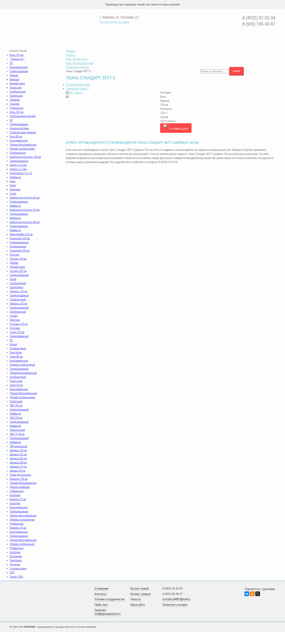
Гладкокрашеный (19, 242)
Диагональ (16, 560)
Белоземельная (19, 67)
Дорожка (15, 328)
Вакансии (263, 35)
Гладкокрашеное (19, 160)
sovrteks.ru (37, 18)
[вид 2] (67, 96)
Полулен (14, 254)
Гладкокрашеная (19, 71)
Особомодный (18, 246)
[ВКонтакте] (246, 593)
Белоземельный (19, 360)
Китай (13, 279)
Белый (13, 344)
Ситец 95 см (16, 385)
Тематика (15, 319)
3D (11, 63)
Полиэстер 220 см (19, 250)
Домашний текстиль (90, 35)
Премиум (15, 99)
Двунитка (15, 564)
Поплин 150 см (18, 258)
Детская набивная (20, 487)
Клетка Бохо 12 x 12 (21, 173)
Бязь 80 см (16, 136)
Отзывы (198, 35)
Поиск (236, 71)
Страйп (14, 315)
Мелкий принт (17, 83)
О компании (23, 35)
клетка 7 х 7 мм (18, 169)
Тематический (17, 429)
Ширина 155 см (18, 450)
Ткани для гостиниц (20, 474)
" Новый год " (17, 59)
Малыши (14, 79)
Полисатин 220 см (20, 238)
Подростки (16, 87)
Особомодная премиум (23, 132)
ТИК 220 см (16, 417)
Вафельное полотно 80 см (25, 222)
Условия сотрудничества (136, 35)
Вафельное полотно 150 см (25, 156)
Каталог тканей (53, 35)
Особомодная (18, 91)
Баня (12, 181)
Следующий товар (76, 88)
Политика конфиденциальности (108, 612)
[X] (257, 593)
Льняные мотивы (19, 128)
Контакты (240, 35)
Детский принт (17, 266)
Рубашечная (16, 107)
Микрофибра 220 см (21, 234)
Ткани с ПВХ (16, 576)
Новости (218, 35)
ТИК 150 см (16, 405)
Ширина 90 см (17, 470)
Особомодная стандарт (23, 116)
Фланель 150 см (19, 478)
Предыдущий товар (79, 84)
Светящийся (16, 287)
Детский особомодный (22, 364)
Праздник (15, 189)
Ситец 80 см (16, 356)
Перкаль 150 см (18, 291)
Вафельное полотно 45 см (25, 197)
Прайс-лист (174, 35)
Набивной (15, 413)
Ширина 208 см (18, 462)
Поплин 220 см (18, 271)
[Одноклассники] (252, 593)
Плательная (16, 95)
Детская (14, 75)
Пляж (13, 185)
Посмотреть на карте (114, 22)
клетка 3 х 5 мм (18, 165)
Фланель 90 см (18, 527)
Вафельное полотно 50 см (25, 209)
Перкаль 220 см (18, 303)
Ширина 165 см (18, 454)
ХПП (12, 572)
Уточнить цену (178, 128)
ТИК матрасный (18, 446)
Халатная (15, 495)
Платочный (16, 381)
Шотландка (16, 556)
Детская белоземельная (23, 144)
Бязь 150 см (16, 54)
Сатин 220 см (17, 332)
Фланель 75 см (18, 499)
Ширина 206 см (18, 458)
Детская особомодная (22, 148)
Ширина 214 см (18, 466)
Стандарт (15, 103)
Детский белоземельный (23, 372)
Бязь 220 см (16, 112)
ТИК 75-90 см (17, 434)
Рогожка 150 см (19, 324)
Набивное (15, 177)
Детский (14, 262)
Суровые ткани (18, 568)
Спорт (13, 193)
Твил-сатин (16, 352)
